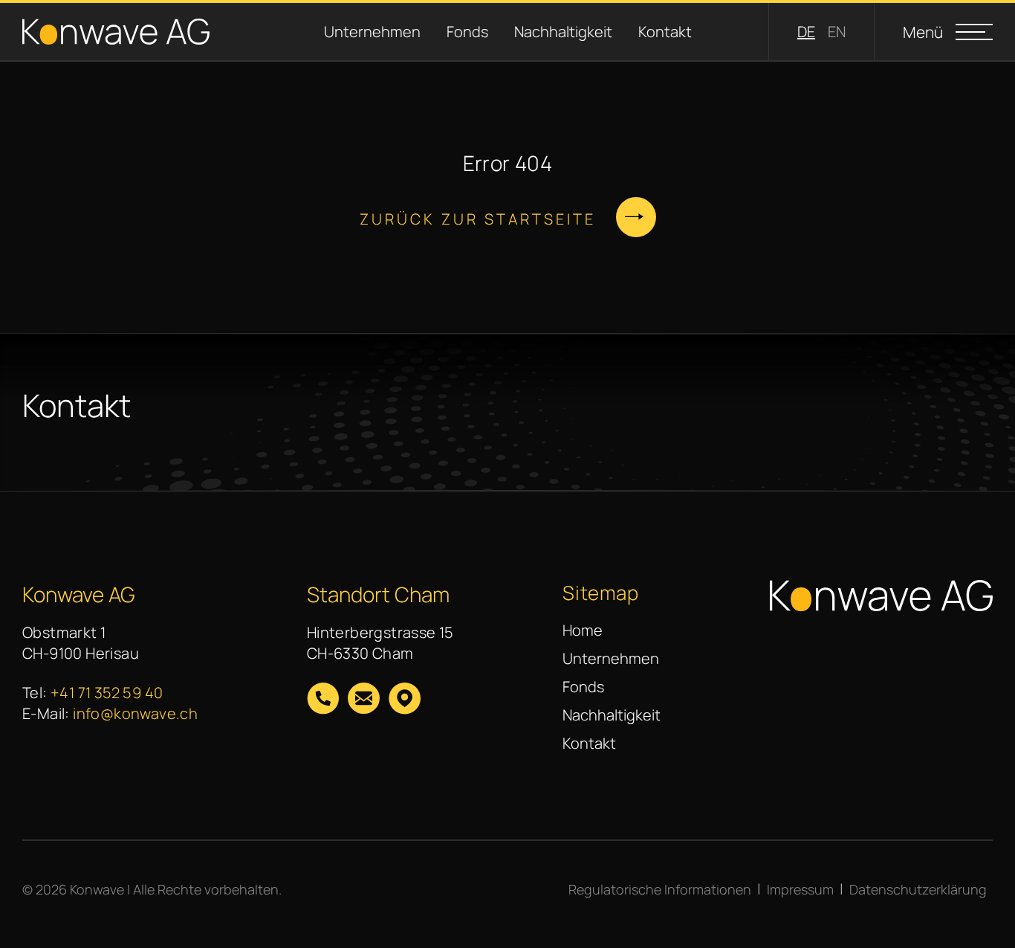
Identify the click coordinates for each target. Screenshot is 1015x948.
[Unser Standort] (405, 700)
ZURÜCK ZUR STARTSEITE (478, 219)
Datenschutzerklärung (918, 889)
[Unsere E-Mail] (364, 700)
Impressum (800, 889)
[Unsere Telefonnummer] (323, 700)
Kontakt (649, 32)
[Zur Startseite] (116, 32)
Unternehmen (356, 32)
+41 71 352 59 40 (107, 693)
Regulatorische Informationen (659, 889)
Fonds (451, 32)
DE (806, 32)
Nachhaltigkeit (547, 32)
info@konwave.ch (135, 713)
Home (582, 630)
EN (837, 32)
